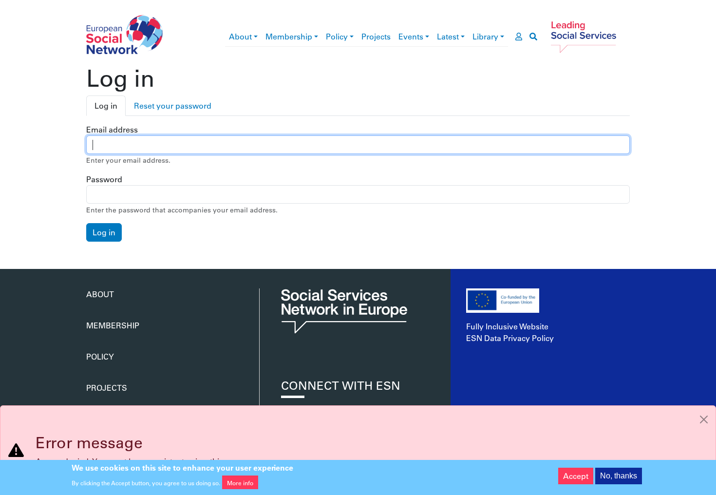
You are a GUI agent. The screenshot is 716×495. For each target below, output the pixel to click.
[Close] (704, 419)
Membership (288, 36)
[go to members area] (518, 36)
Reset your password (172, 105)
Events (410, 36)
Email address (112, 129)
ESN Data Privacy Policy (510, 338)
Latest (448, 36)
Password (104, 179)
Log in (105, 105)
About (240, 36)
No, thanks (618, 476)
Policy (337, 36)
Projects (376, 36)
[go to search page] (533, 36)
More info (240, 482)
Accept (575, 476)
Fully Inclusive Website (507, 326)
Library (485, 36)
